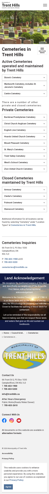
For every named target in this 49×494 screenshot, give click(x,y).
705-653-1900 (11, 259)
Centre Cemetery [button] (12, 93)
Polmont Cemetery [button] (13, 202)
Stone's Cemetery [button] (12, 77)
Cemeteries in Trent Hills (23, 225)
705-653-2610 (10, 405)
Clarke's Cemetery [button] (13, 196)
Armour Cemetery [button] (12, 189)
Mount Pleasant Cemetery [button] (16, 143)
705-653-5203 (10, 262)
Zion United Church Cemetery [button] (18, 169)
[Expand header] (45, 5)
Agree (8, 487)
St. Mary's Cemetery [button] (13, 149)
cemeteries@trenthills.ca (14, 267)
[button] (24, 356)
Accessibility (7, 453)
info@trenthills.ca (11, 394)
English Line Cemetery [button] (15, 130)
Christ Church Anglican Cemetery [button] (20, 123)
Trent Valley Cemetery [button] (14, 156)
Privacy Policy (16, 480)
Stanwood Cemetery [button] (14, 209)
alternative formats (11, 433)
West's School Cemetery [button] (16, 162)
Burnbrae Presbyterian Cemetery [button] (19, 117)
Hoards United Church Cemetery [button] (19, 136)
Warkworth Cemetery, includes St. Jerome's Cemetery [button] (20, 85)
